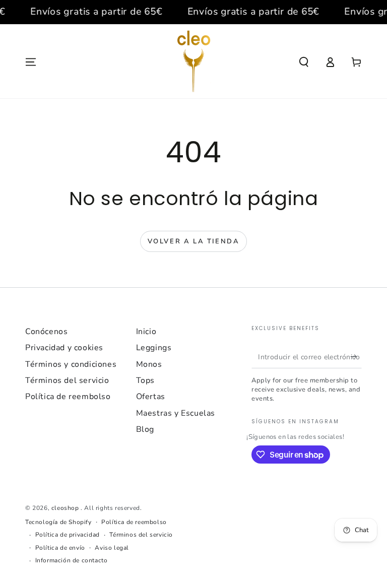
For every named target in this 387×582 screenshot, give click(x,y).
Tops (145, 380)
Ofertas (150, 396)
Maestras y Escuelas (175, 413)
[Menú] (31, 62)
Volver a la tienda (194, 241)
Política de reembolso (68, 396)
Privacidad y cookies (64, 347)
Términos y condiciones (70, 364)
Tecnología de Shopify (58, 522)
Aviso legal (112, 548)
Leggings (154, 347)
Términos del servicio (67, 380)
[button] (304, 62)
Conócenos (46, 331)
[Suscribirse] (356, 357)
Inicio (146, 331)
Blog (145, 429)
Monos (149, 364)
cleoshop (66, 508)
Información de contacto (71, 560)
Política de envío (60, 548)
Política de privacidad (67, 535)
